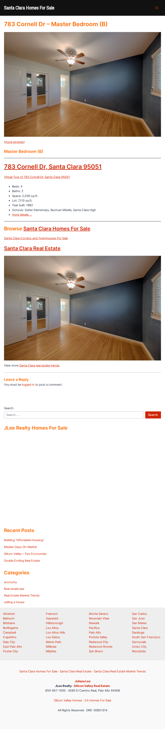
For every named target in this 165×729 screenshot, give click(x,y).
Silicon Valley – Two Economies (25, 554)
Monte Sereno (98, 614)
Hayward (52, 618)
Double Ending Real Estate (22, 560)
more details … (22, 214)
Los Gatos (53, 637)
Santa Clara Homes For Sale (29, 7)
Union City (139, 646)
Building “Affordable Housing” (24, 540)
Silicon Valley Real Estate (92, 686)
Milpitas (51, 651)
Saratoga (138, 632)
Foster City (10, 651)
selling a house (14, 602)
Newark (94, 623)
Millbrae (51, 646)
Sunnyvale (139, 642)
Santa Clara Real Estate (32, 248)
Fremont (52, 614)
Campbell (9, 632)
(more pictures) (14, 142)
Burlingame (10, 628)
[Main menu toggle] (157, 8)
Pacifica (94, 628)
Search (8, 408)
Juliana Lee (83, 681)
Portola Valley (98, 637)
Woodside (139, 651)
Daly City (9, 642)
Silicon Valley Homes (68, 700)
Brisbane (9, 623)
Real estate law (14, 589)
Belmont (8, 618)
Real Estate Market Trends (22, 595)
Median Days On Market (20, 547)
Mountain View (99, 618)
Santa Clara (140, 628)
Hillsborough (54, 623)
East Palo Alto (12, 646)
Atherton (9, 614)
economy (10, 582)
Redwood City (98, 642)
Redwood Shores (100, 646)
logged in (28, 384)
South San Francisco (146, 637)
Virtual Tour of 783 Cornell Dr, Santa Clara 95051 (37, 177)
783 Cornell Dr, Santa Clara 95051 (53, 166)
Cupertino (9, 637)
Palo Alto (95, 632)
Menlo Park (53, 642)
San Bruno (96, 651)
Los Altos (52, 628)
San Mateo (139, 623)
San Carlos (139, 614)
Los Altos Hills (55, 632)
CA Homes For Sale (98, 700)
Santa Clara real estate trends (39, 365)
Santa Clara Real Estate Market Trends (120, 671)
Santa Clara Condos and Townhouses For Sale (36, 238)
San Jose (138, 618)
